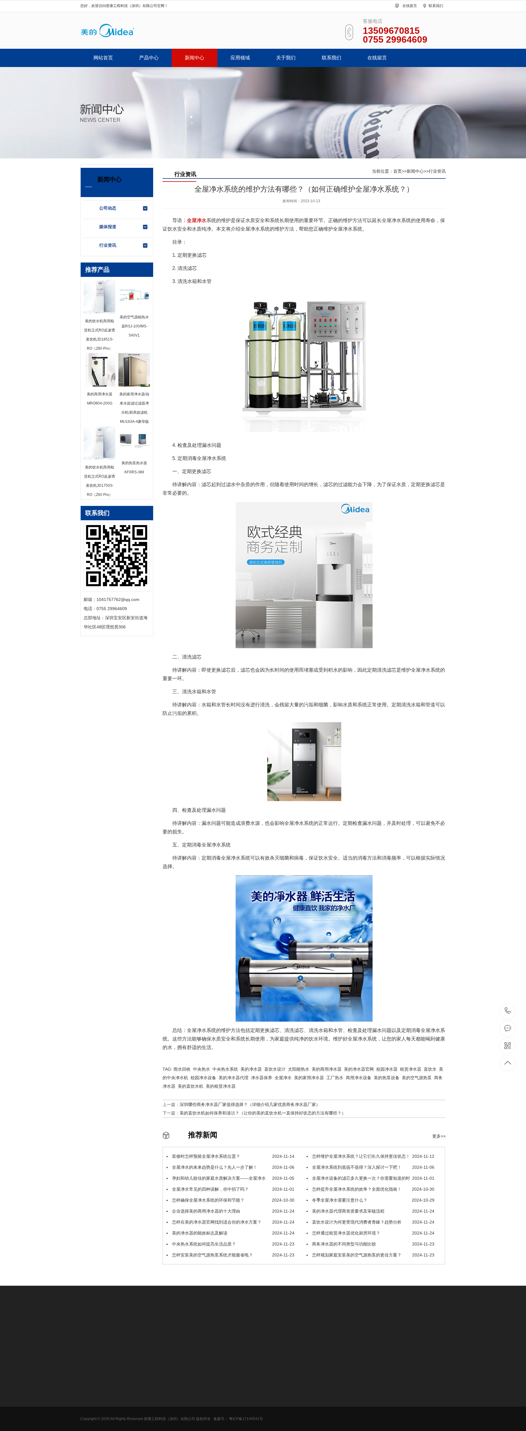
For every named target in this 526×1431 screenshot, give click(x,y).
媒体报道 (107, 226)
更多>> (439, 1136)
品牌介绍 (215, 1396)
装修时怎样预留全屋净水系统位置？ (232, 1156)
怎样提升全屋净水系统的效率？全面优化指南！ (372, 1189)
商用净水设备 (93, 1378)
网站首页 (103, 57)
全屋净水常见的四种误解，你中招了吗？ (232, 1189)
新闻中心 (194, 57)
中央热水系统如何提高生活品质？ (232, 1244)
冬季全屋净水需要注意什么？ (372, 1200)
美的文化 (215, 1414)
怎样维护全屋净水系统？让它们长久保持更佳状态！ (372, 1156)
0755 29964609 (508, 1011)
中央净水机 (91, 1414)
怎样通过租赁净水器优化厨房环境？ (372, 1233)
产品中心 (149, 57)
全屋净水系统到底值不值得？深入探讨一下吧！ (372, 1167)
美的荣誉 (215, 1387)
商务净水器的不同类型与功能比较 (372, 1244)
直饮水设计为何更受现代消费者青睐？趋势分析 (372, 1222)
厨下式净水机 (93, 1396)
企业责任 (215, 1423)
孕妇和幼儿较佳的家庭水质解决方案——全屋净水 (232, 1178)
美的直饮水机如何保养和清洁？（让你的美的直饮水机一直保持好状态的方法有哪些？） (263, 1113)
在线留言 (409, 6)
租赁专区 (88, 1405)
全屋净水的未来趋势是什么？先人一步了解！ (232, 1167)
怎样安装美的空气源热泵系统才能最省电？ (232, 1255)
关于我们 (286, 57)
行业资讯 (107, 245)
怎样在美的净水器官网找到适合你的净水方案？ (232, 1222)
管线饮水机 (91, 1387)
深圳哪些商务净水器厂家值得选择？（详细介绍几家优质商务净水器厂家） (250, 1104)
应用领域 (240, 57)
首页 (397, 171)
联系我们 (436, 6)
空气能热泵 (91, 1423)
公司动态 (107, 208)
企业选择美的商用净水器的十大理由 (232, 1211)
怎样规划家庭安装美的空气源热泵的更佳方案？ (372, 1255)
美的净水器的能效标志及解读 (232, 1233)
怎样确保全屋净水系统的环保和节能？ (232, 1200)
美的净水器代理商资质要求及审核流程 (372, 1211)
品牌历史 (215, 1405)
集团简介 (215, 1378)
